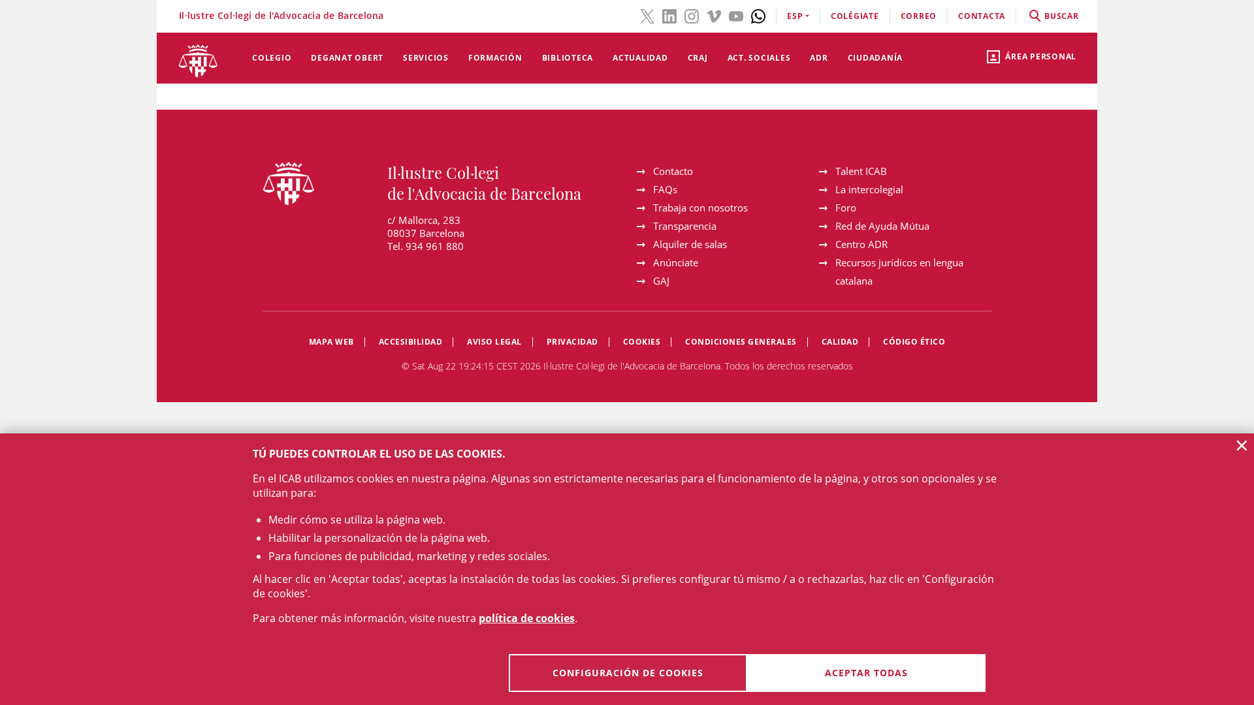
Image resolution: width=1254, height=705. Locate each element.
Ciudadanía (875, 57)
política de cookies (527, 618)
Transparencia (684, 225)
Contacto (673, 171)
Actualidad (640, 57)
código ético (914, 341)
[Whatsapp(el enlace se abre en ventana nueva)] (758, 15)
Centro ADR (861, 244)
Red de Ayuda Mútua (882, 225)
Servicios (426, 57)
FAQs (665, 189)
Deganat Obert (347, 57)
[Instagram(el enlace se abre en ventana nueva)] (691, 15)
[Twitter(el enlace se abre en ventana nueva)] (647, 15)
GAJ (661, 280)
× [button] (1242, 445)
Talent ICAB (861, 171)
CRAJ (698, 57)
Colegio (271, 57)
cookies (642, 341)
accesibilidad (411, 341)
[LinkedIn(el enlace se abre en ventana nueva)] (669, 15)
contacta (981, 16)
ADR (819, 57)
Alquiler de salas (690, 244)
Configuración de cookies (628, 672)
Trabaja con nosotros (700, 207)
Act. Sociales (759, 57)
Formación (495, 57)
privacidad (572, 341)
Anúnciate (675, 262)
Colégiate (855, 16)
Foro (845, 207)
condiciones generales (741, 341)
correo (919, 16)
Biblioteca (568, 57)
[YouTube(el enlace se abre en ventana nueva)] (736, 15)
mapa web (331, 341)
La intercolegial (869, 189)
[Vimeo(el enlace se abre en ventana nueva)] (714, 15)
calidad (840, 341)
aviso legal (494, 341)
